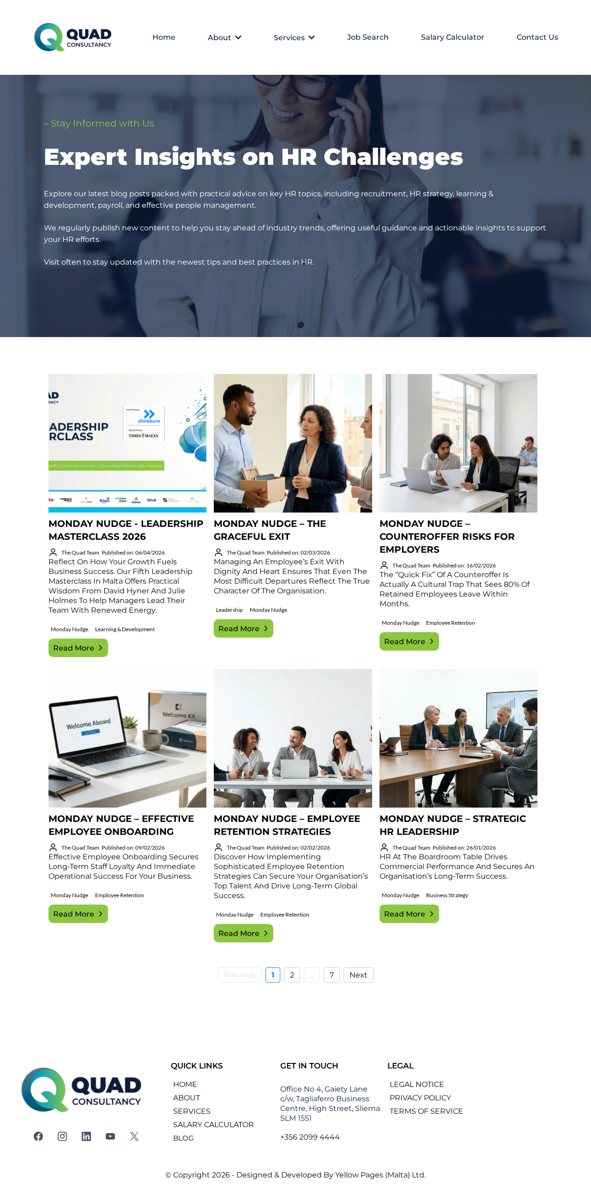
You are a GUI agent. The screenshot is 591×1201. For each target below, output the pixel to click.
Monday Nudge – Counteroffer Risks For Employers (447, 536)
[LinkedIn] (86, 1136)
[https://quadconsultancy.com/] (74, 37)
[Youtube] (110, 1136)
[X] (134, 1136)
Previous (240, 975)
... (312, 975)
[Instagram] (62, 1136)
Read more (73, 648)
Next (359, 975)
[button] (237, 37)
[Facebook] (38, 1136)
